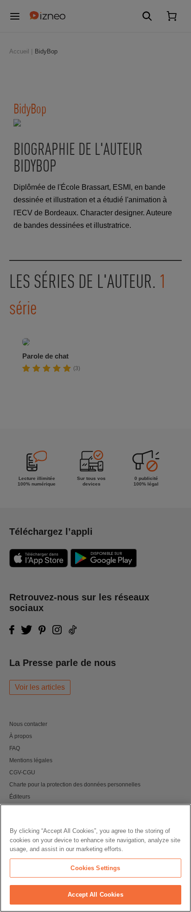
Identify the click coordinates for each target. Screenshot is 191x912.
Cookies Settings (95, 868)
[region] (95, 858)
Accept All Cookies (95, 894)
